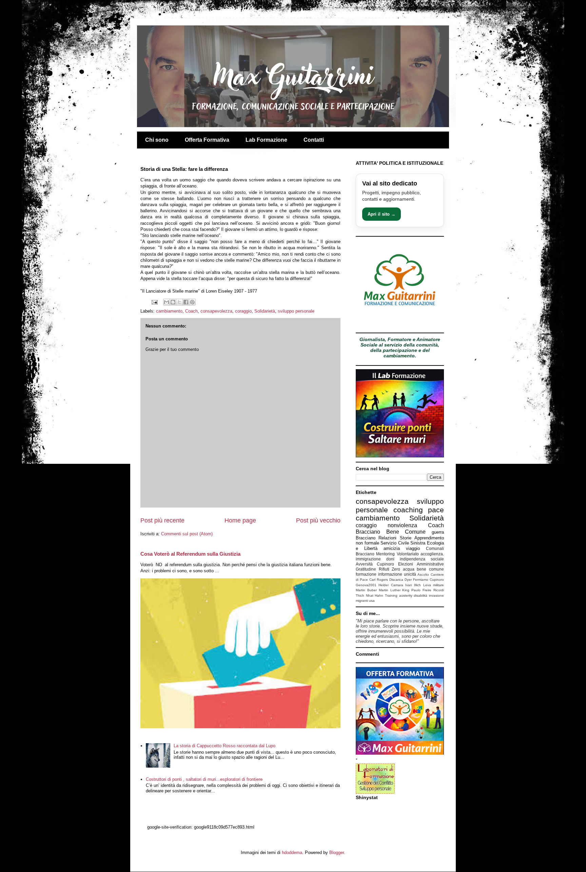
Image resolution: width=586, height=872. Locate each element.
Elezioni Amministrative (421, 564)
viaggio (413, 548)
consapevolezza (216, 311)
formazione (366, 574)
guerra (438, 532)
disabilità (420, 595)
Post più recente (162, 520)
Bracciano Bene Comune (391, 532)
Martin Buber (366, 590)
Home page (240, 520)
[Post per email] (154, 301)
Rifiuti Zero (390, 569)
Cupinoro (385, 564)
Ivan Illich (413, 585)
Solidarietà (264, 311)
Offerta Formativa (207, 140)
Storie (405, 537)
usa (372, 600)
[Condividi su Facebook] (185, 302)
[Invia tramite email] (166, 302)
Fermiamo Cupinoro (428, 579)
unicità (410, 574)
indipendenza (412, 559)
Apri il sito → (381, 214)
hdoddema (292, 852)
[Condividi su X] (179, 302)
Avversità (364, 564)
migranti (362, 600)
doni (390, 559)
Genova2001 (366, 585)
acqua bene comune (423, 569)
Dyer (408, 579)
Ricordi (438, 590)
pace (436, 510)
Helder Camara (390, 585)
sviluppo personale (296, 311)
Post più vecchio (318, 520)
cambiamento (169, 311)
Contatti (314, 140)
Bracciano (365, 537)
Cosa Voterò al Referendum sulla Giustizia (190, 554)
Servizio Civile (394, 543)
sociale (437, 559)
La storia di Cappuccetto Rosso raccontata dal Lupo (224, 745)
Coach (191, 311)
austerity (405, 595)
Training (391, 595)
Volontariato (408, 554)
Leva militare (433, 585)
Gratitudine (366, 569)
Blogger (336, 852)
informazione (390, 574)
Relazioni (387, 537)
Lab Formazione (266, 140)
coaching (408, 510)
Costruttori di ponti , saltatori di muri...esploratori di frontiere (204, 779)
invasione (436, 595)
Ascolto (423, 574)
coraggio (243, 311)
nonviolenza (402, 525)
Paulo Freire (421, 590)
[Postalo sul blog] (173, 302)
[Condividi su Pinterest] (192, 302)
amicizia (392, 548)
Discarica (396, 579)
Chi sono (157, 140)
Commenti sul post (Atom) (187, 533)
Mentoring (385, 554)
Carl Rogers (378, 579)
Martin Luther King (394, 590)
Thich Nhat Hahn (369, 595)
